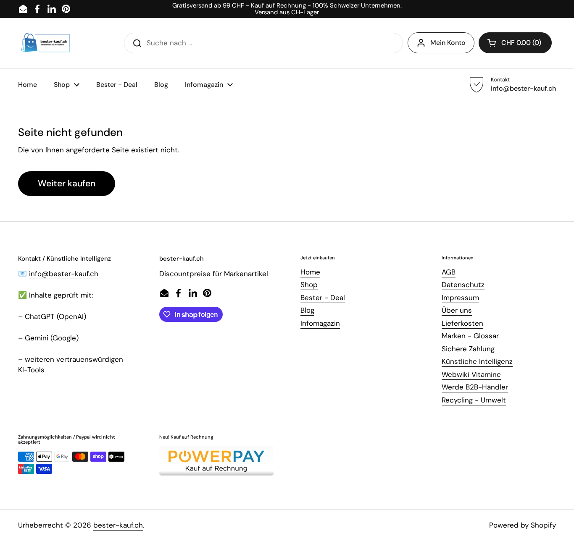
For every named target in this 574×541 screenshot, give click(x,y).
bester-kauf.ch (118, 525)
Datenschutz (463, 284)
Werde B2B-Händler (475, 387)
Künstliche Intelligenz (477, 361)
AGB (449, 272)
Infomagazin (320, 323)
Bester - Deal (322, 297)
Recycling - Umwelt (474, 400)
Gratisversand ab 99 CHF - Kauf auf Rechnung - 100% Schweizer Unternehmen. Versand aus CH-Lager (287, 9)
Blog (307, 310)
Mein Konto (448, 42)
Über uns (457, 310)
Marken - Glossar (470, 335)
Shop (309, 284)
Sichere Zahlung (468, 348)
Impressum (460, 297)
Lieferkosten (462, 323)
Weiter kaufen (66, 183)
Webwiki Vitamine (471, 374)
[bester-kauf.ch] (45, 43)
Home (310, 272)
